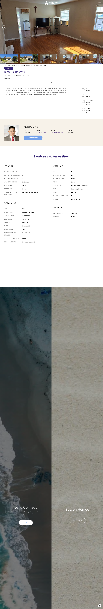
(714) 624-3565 (41, 132)
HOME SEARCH (77, 520)
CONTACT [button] (26, 522)
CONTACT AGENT (33, 137)
